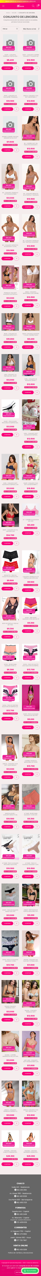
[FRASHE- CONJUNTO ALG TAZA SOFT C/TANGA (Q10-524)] (37, 973)
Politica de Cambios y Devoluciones (20, 1253)
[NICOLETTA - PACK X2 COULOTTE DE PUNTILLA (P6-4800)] (16, 589)
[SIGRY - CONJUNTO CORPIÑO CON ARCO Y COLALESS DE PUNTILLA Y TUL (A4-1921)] (37, 68)
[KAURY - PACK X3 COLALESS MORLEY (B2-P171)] (16, 923)
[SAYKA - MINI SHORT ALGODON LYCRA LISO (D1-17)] (37, 631)
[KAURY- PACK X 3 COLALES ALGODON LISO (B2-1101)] (37, 727)
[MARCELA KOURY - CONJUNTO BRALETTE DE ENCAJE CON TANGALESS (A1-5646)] (16, 827)
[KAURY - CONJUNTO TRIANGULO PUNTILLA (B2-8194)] (16, 68)
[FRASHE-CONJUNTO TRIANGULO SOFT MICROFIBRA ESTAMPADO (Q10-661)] (16, 1020)
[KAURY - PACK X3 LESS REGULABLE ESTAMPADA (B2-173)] (16, 435)
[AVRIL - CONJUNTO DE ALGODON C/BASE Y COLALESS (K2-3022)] (37, 392)
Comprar (7, 68)
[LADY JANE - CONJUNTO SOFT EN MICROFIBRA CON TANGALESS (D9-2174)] (37, 1074)
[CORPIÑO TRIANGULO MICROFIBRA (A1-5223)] (37, 774)
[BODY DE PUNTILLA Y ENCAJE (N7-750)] (16, 637)
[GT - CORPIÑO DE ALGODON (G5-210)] (37, 533)
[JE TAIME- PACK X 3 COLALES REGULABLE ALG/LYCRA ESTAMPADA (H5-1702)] (16, 877)
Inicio (8, 13)
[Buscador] (33, 6)
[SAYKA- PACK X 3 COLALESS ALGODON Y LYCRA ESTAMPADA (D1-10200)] (16, 973)
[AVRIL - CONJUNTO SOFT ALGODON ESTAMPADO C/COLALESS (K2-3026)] (37, 447)
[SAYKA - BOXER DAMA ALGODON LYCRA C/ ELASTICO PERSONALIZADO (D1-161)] (16, 678)
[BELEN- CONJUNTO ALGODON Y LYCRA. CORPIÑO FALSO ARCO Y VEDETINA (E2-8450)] (37, 347)
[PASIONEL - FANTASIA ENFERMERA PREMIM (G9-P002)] (37, 1164)
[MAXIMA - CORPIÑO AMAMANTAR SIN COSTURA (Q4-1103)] (16, 1068)
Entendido (20, 1272)
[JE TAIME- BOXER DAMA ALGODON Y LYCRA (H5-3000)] (37, 827)
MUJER (14, 13)
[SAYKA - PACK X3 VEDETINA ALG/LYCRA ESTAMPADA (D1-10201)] (16, 719)
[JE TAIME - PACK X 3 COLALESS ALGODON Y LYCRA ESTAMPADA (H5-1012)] (37, 877)
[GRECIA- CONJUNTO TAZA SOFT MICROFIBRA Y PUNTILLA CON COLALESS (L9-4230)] (37, 109)
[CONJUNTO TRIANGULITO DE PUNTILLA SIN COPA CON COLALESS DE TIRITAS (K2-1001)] (37, 590)
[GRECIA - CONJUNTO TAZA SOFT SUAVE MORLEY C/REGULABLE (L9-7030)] (16, 777)
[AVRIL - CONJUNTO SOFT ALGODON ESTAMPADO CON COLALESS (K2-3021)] (16, 497)
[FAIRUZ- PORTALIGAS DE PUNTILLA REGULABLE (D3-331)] (37, 923)
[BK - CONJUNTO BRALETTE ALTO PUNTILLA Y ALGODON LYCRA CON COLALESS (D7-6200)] (37, 207)
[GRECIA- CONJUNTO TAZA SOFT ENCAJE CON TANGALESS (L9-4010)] (37, 1123)
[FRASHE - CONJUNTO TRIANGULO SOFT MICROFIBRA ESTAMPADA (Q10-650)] (37, 1024)
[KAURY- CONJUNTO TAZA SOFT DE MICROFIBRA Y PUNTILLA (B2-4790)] (37, 497)
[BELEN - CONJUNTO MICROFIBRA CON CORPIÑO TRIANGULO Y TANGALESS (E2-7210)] (37, 305)
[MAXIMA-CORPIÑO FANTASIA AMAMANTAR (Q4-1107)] (16, 150)
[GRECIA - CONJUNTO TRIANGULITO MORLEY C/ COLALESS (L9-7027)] (16, 1123)
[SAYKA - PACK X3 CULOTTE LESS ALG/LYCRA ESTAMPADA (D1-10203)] (37, 678)
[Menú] (3, 6)
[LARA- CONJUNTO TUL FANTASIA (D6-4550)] (16, 388)
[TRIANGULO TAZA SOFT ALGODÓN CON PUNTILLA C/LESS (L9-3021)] (16, 306)
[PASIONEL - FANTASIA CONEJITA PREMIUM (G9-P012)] (16, 1164)
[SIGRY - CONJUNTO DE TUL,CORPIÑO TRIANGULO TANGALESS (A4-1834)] (16, 109)
